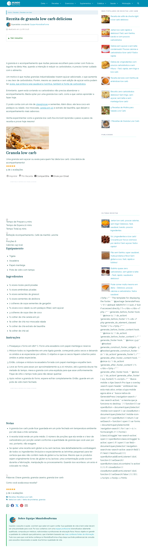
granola (42, 500)
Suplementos (85, 3)
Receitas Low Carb (26, 12)
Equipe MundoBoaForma (39, 24)
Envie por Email (61, 176)
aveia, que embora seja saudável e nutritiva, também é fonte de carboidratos (48, 84)
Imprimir (13, 176)
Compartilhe (42, 176)
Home (10, 12)
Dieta (43, 3)
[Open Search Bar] (138, 3)
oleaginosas (42, 104)
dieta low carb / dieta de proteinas (23, 500)
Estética (100, 3)
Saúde (113, 3)
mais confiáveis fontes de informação (79, 534)
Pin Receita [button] (27, 176)
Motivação (126, 3)
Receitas (55, 3)
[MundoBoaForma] (14, 3)
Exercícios (69, 3)
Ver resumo (16, 38)
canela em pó (46, 108)
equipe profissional (63, 529)
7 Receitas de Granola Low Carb (125, 121)
